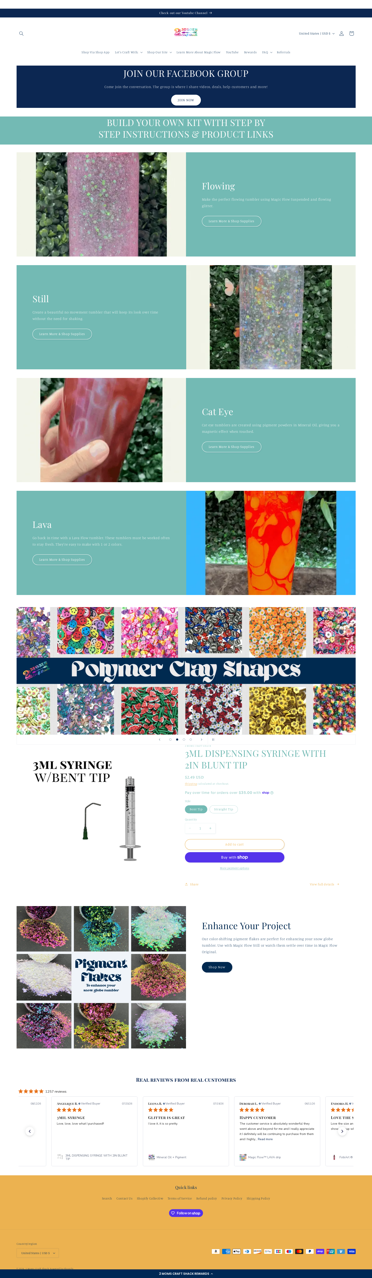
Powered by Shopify (61, 1268)
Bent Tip (196, 809)
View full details (322, 884)
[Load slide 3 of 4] (184, 739)
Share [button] (194, 884)
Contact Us (215, 633)
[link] (99, 1157)
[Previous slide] (159, 739)
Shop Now (217, 967)
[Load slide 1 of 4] (170, 739)
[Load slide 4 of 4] (190, 739)
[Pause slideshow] (212, 739)
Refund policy (206, 1198)
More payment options (234, 868)
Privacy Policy (232, 1198)
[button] (186, 1273)
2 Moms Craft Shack (37, 1268)
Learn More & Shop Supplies (231, 221)
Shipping (191, 783)
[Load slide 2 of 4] (177, 739)
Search (107, 1198)
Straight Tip (223, 809)
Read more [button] (179, 1139)
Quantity (191, 819)
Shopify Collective (150, 1198)
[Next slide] (201, 739)
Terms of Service (180, 1198)
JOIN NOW (186, 100)
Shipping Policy (258, 1198)
